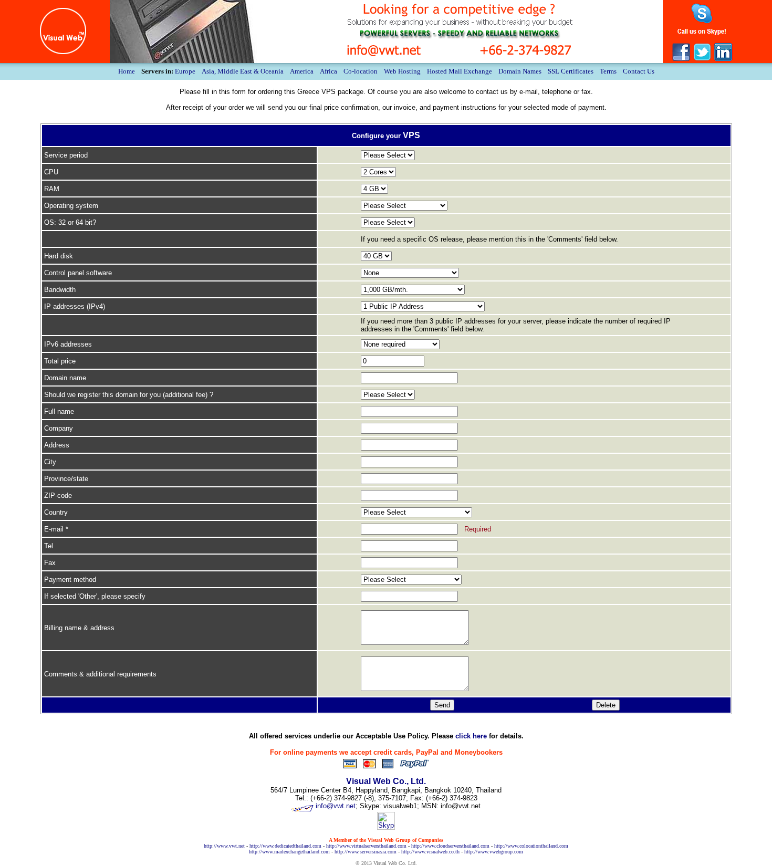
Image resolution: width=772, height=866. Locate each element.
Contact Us (638, 71)
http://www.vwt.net (224, 846)
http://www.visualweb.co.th (430, 851)
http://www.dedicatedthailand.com (285, 846)
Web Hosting (402, 71)
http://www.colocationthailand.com (531, 846)
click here (471, 736)
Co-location (360, 71)
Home (126, 71)
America (302, 71)
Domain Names (519, 71)
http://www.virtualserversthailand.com (366, 846)
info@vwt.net (336, 806)
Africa (328, 71)
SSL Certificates (570, 71)
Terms (608, 71)
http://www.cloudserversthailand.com (450, 846)
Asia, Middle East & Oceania (243, 71)
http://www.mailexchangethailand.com (289, 851)
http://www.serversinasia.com (366, 851)
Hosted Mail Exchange (459, 71)
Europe (185, 71)
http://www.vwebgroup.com (493, 851)
